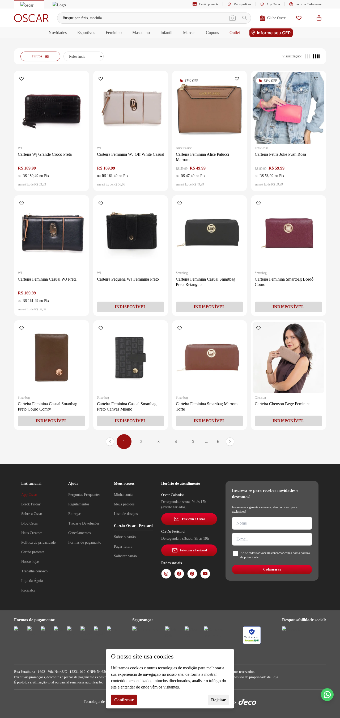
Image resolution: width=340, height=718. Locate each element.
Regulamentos (78, 504)
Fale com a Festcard (193, 550)
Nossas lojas (30, 562)
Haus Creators (31, 533)
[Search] (244, 18)
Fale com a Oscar (193, 519)
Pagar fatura (123, 546)
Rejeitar (218, 700)
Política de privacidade (38, 542)
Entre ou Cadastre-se (308, 4)
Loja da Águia (32, 581)
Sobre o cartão (125, 537)
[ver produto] (51, 108)
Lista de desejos (126, 514)
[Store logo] (31, 18)
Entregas (74, 514)
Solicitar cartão (125, 556)
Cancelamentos (79, 533)
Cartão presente (208, 4)
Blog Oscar (29, 523)
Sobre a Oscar (31, 514)
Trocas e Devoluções (83, 523)
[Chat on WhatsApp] (327, 694)
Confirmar (124, 700)
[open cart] (319, 18)
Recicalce (28, 590)
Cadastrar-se (272, 569)
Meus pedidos (242, 4)
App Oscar (273, 4)
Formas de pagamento (84, 542)
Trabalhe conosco (34, 571)
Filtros (37, 56)
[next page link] (230, 441)
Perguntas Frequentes (84, 495)
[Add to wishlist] (22, 79)
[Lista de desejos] (299, 18)
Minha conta (123, 495)
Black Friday (31, 504)
